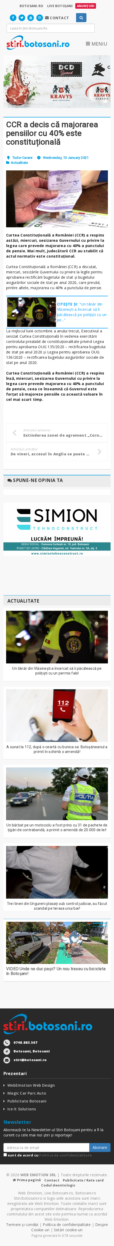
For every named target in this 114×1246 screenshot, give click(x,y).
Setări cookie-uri (68, 1229)
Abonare (100, 1147)
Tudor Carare (22, 158)
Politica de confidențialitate (65, 1155)
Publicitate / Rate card (83, 1180)
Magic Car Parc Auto (26, 1093)
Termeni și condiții (22, 1224)
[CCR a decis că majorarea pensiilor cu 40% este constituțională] (57, 198)
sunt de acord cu (49, 1155)
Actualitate (19, 163)
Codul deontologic (58, 1185)
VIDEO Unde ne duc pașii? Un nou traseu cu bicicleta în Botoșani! (56, 971)
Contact (51, 1180)
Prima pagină (28, 1180)
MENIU (98, 44)
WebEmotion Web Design (31, 1085)
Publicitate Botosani (26, 1101)
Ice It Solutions (21, 1108)
